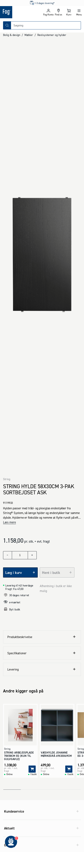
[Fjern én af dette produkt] (7, 555)
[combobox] (46, 25)
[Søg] (7, 25)
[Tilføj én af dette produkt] (32, 555)
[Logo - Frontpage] (21, 12)
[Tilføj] (32, 769)
